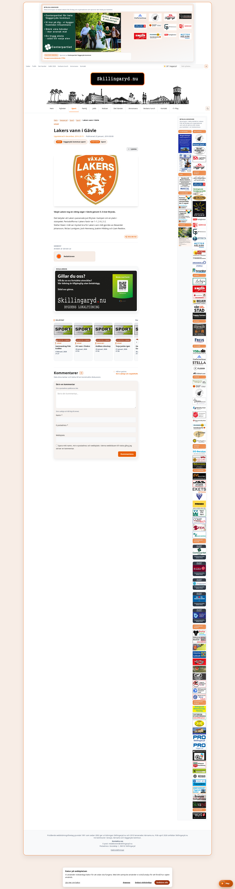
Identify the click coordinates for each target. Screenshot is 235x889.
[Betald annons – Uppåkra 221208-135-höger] (199, 490)
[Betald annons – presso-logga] (199, 505)
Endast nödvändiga (143, 882)
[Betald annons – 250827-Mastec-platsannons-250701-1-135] (185, 184)
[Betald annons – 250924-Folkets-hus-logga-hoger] (199, 330)
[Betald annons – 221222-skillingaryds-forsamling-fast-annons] (155, 25)
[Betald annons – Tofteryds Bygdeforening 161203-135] (199, 716)
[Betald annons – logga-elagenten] (140, 36)
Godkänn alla (162, 882)
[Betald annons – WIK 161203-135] (199, 697)
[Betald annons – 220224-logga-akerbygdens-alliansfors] (199, 441)
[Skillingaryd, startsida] (117, 79)
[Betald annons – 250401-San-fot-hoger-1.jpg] (199, 252)
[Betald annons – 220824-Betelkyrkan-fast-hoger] (199, 408)
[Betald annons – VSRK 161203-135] (199, 684)
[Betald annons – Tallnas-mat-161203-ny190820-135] (199, 138)
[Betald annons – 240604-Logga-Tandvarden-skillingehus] (199, 258)
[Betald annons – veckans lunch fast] (199, 144)
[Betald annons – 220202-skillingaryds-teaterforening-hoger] (199, 755)
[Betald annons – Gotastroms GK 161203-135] (199, 654)
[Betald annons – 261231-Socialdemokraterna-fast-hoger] (199, 568)
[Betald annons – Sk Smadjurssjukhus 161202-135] (199, 191)
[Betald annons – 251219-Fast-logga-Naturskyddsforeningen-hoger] (199, 771)
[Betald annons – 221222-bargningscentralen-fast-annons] (199, 458)
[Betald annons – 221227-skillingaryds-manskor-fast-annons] (199, 776)
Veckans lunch (63, 66)
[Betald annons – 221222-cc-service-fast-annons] (199, 452)
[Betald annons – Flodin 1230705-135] (199, 368)
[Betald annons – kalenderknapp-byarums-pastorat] (155, 36)
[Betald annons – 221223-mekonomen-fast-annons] (199, 466)
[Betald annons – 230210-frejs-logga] (199, 340)
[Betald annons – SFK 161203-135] (199, 691)
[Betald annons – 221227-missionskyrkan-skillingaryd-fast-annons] (199, 382)
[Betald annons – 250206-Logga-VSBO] (199, 351)
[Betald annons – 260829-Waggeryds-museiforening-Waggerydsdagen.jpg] (185, 143)
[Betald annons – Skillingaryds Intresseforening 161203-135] (199, 764)
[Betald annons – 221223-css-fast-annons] (199, 178)
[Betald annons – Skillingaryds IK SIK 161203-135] (199, 661)
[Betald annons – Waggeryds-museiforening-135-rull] (199, 730)
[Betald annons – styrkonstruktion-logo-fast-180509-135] (199, 535)
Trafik (34, 66)
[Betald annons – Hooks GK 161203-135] (199, 647)
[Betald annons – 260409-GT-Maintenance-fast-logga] (170, 27)
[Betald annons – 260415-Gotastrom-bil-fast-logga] (185, 16)
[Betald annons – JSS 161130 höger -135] (199, 483)
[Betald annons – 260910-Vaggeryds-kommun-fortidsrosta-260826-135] (185, 216)
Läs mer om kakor (72, 882)
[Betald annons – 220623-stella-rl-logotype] (199, 363)
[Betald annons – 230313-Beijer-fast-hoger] (199, 302)
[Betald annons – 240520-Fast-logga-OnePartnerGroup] (140, 16)
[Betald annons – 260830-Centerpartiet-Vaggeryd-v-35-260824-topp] (87, 32)
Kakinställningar (117, 850)
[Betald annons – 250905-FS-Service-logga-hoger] (185, 26)
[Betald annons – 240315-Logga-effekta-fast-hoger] (199, 238)
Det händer (42, 66)
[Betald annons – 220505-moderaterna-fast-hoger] (199, 615)
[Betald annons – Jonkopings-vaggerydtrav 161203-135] (199, 676)
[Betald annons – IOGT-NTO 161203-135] (199, 782)
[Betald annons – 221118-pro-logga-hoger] (199, 746)
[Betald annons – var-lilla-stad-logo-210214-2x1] (199, 308)
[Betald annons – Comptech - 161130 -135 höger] (199, 520)
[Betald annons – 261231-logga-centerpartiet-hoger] (199, 551)
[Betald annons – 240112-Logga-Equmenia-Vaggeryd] (199, 421)
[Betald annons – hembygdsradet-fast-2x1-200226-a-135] (199, 790)
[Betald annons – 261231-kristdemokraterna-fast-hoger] (199, 598)
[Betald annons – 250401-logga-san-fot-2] (199, 209)
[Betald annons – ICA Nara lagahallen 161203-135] (199, 159)
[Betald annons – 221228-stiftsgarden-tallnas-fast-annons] (155, 17)
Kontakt (83, 66)
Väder (28, 66)
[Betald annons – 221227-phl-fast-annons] (170, 35)
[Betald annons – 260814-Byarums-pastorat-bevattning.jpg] (185, 236)
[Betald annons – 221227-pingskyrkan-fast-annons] (199, 434)
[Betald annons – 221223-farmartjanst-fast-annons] (199, 270)
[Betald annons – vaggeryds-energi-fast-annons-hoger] (199, 816)
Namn (59, 415)
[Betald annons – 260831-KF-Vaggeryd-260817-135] (185, 202)
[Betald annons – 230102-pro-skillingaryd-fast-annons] (199, 738)
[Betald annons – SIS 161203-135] (199, 633)
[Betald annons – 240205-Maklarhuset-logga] (199, 373)
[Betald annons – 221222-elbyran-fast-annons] (140, 26)
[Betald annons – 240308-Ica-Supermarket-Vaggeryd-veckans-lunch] (199, 166)
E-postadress (62, 425)
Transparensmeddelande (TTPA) (54, 58)
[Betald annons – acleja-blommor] (199, 281)
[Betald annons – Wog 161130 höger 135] (199, 496)
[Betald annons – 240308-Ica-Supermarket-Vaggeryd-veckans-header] (170, 17)
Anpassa (126, 882)
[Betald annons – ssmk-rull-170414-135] (199, 639)
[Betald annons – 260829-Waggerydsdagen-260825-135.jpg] (185, 163)
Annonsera (74, 66)
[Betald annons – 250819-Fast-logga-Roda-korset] (199, 296)
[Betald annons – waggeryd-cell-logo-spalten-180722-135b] (199, 513)
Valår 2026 (52, 66)
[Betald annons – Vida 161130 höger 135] (199, 527)
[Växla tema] (207, 108)
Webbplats (60, 435)
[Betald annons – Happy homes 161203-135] (199, 316)
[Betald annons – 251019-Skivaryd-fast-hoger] (199, 804)
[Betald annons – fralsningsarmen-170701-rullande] (199, 414)
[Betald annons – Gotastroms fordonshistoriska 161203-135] (199, 723)
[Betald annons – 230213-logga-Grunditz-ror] (199, 263)
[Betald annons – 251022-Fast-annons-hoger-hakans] (199, 197)
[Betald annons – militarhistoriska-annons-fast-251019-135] (199, 709)
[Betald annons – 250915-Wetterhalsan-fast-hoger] (185, 36)
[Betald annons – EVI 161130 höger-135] (199, 476)
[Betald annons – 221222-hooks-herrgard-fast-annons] (199, 150)
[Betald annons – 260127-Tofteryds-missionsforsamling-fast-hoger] (199, 401)
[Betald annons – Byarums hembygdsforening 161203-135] (199, 797)
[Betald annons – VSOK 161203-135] (199, 669)
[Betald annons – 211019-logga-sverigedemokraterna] (199, 583)
